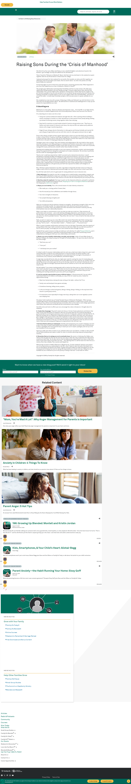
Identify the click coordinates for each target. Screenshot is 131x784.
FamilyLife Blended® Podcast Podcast (16, 518)
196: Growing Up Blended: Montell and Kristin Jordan (43, 523)
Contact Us (4, 758)
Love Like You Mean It (8, 747)
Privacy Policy (46, 777)
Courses (4, 722)
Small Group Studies (7, 730)
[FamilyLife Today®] (7, 550)
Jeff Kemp (31, 56)
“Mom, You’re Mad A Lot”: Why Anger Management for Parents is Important (47, 419)
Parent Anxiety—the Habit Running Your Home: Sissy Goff (46, 570)
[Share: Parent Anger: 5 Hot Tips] (14, 510)
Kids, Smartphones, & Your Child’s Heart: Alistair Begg (44, 547)
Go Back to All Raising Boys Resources (29, 18)
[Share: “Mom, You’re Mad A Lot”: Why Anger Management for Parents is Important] (14, 423)
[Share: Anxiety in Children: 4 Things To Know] (12, 466)
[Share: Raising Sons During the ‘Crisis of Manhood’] (113, 57)
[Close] (128, 781)
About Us (4, 755)
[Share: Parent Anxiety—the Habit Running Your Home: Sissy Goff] (99, 566)
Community (5, 719)
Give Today (5, 725)
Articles (4, 713)
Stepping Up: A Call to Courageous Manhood (75, 181)
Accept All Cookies (106, 781)
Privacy (53, 374)
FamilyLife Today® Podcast (12, 543)
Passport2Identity (85, 231)
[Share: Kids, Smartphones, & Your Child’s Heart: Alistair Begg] (99, 543)
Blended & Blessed (7, 750)
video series (49, 183)
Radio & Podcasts (7, 716)
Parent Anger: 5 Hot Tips (17, 506)
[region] (65, 781)
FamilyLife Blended (7, 733)
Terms (49, 374)
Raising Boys (22, 56)
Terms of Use (56, 777)
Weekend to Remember (9, 744)
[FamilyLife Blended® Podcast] (7, 525)
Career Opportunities (7, 761)
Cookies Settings (93, 781)
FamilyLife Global (7, 739)
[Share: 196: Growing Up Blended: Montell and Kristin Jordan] (99, 519)
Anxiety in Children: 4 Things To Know (25, 462)
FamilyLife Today (6, 736)
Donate (7, 5)
